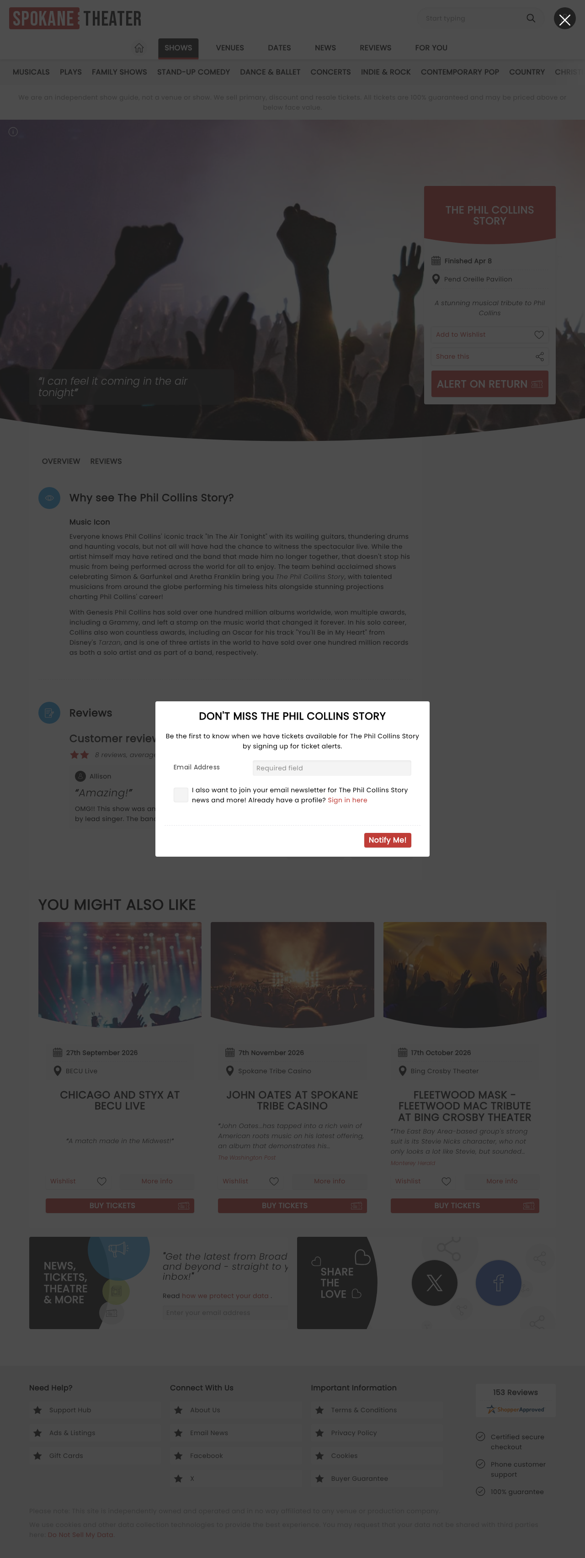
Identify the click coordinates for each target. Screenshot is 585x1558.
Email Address (197, 767)
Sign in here (348, 800)
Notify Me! (388, 840)
